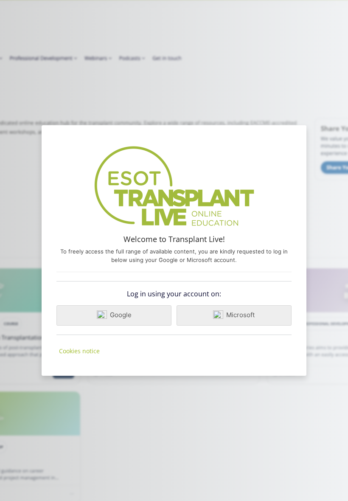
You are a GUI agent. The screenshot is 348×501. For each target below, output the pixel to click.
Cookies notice (79, 351)
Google (121, 315)
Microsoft (240, 315)
